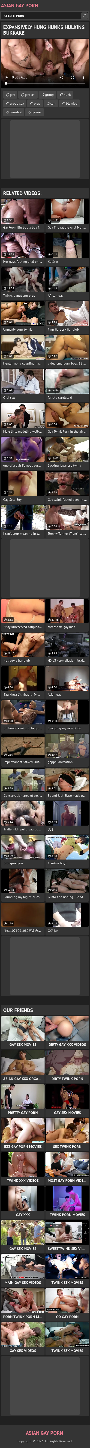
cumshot (16, 112)
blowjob (72, 103)
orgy (37, 103)
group (49, 95)
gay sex (30, 95)
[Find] (84, 15)
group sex (17, 103)
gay (12, 95)
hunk (67, 95)
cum (53, 103)
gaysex (37, 112)
